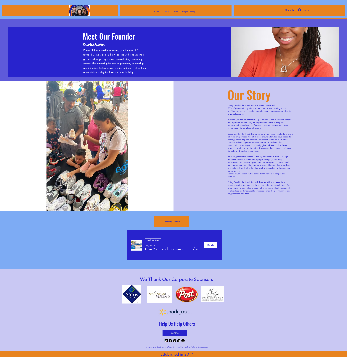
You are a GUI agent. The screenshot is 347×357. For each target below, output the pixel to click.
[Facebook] (170, 340)
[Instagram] (183, 340)
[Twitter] (174, 340)
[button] (168, 249)
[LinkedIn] (178, 340)
